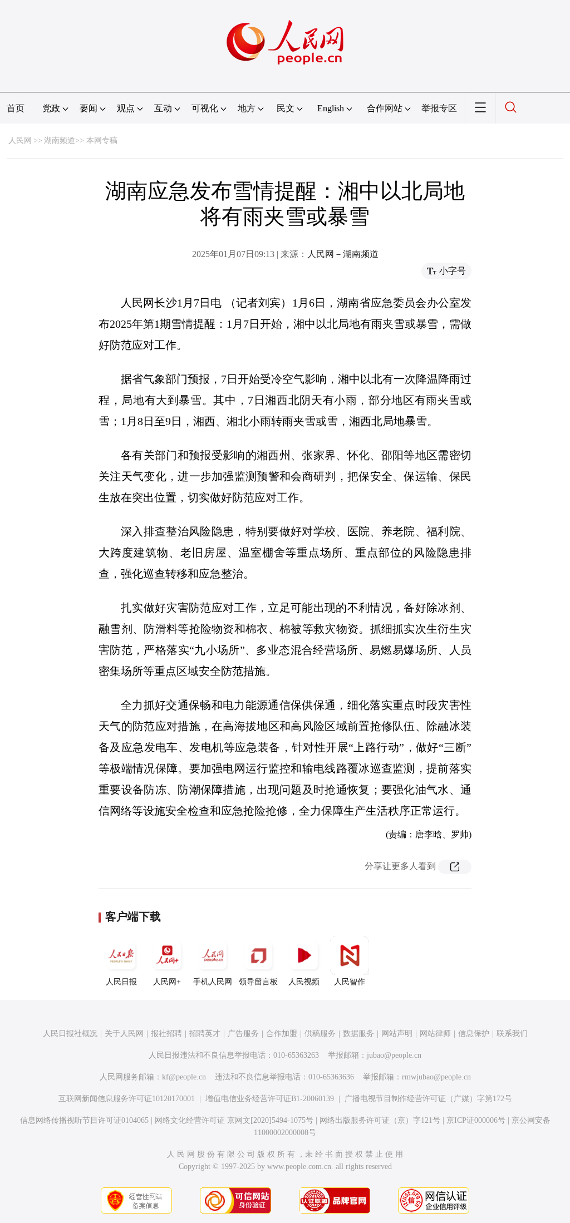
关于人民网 (124, 1033)
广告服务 (243, 1033)
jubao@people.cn (394, 1055)
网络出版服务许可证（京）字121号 (380, 1120)
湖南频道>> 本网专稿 (80, 140)
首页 (15, 108)
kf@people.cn (184, 1077)
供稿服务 (320, 1033)
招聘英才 (204, 1033)
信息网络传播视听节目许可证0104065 (84, 1120)
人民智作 (349, 982)
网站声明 (396, 1033)
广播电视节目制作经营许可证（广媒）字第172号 (428, 1098)
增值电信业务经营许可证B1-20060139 (269, 1098)
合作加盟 (281, 1033)
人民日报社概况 (70, 1033)
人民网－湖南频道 (343, 254)
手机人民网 (212, 982)
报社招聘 (166, 1033)
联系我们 (512, 1033)
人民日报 (121, 982)
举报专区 (439, 108)
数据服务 (358, 1033)
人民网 (20, 140)
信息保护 (473, 1033)
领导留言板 (258, 982)
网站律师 (435, 1033)
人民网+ (167, 982)
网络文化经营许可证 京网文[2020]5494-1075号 (234, 1120)
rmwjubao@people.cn (436, 1077)
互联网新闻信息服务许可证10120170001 (126, 1098)
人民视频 (304, 982)
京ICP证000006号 (475, 1120)
